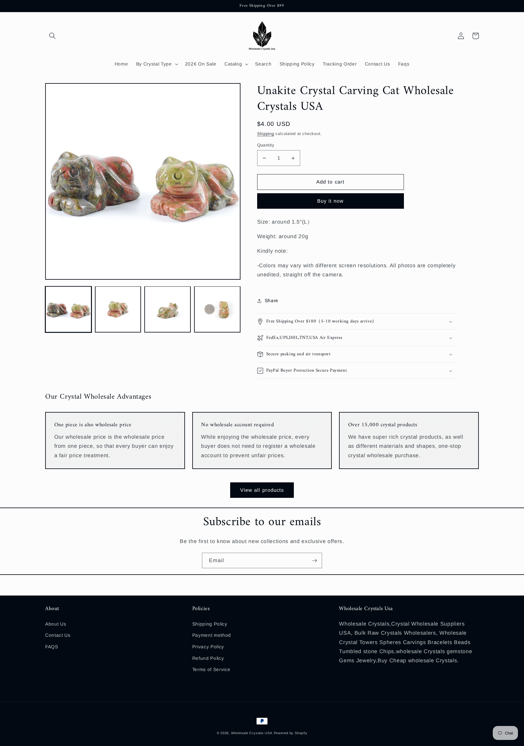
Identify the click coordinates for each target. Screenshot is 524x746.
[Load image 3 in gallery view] (167, 309)
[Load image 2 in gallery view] (118, 309)
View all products (262, 490)
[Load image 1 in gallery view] (68, 309)
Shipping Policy (209, 623)
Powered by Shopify (290, 733)
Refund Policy (208, 658)
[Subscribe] (314, 561)
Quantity (265, 145)
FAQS (51, 646)
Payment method (211, 635)
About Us (55, 623)
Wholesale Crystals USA (251, 733)
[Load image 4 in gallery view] (217, 309)
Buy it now (330, 201)
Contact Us (58, 635)
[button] (52, 36)
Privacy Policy (208, 646)
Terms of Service (211, 669)
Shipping (265, 133)
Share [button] (271, 300)
